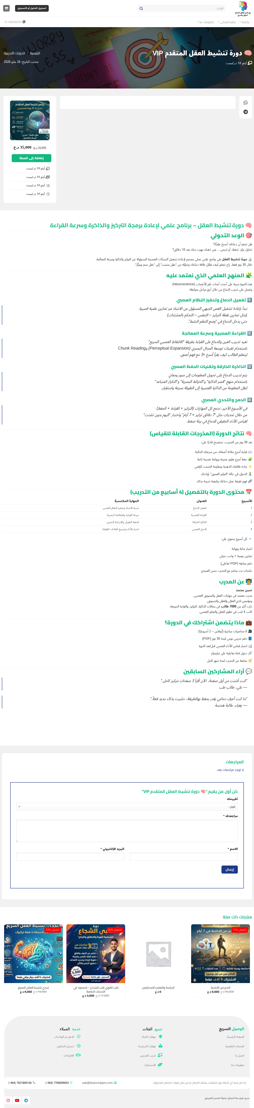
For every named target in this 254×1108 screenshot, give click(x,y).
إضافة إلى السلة (31, 158)
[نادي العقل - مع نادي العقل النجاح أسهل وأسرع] (241, 8)
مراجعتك (230, 816)
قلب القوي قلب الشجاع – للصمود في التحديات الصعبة (95, 989)
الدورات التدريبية (14, 53)
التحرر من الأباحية (220, 988)
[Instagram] (8, 1100)
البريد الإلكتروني (112, 849)
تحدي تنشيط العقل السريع (33, 988)
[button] (6, 8)
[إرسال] (141, 8)
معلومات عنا (206, 22)
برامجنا (245, 22)
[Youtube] (17, 1100)
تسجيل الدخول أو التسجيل (31, 8)
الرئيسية (35, 53)
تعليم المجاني (228, 22)
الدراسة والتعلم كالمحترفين (158, 988)
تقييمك (232, 799)
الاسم (233, 849)
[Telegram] (26, 1100)
